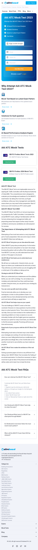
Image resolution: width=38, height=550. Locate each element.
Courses (5, 11)
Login (24, 74)
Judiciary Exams (5, 485)
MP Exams (4, 508)
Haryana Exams (5, 504)
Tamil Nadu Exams (6, 483)
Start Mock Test (19, 69)
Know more (5, 107)
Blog (24, 11)
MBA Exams (4, 475)
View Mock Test (9, 162)
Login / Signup (31, 3)
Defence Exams (5, 510)
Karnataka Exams (6, 481)
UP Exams (4, 495)
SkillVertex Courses (6, 520)
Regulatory (4, 471)
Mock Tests (12, 11)
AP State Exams (5, 514)
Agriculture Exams (6, 489)
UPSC (2, 473)
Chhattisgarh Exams (6, 518)
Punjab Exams (5, 501)
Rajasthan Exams (6, 497)
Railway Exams (5, 477)
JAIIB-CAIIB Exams (6, 479)
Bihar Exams (4, 506)
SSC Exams (4, 469)
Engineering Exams (6, 491)
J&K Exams (4, 493)
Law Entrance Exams (7, 487)
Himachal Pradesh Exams (8, 516)
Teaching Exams (5, 512)
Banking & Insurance (7, 466)
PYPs (19, 11)
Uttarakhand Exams (6, 499)
